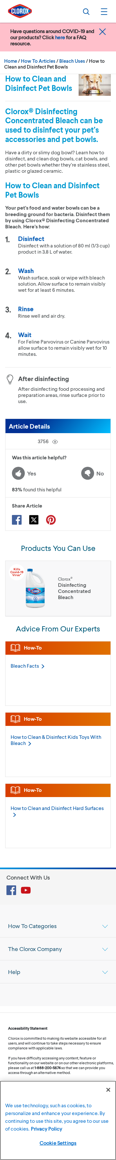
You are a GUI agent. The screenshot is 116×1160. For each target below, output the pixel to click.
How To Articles (38, 61)
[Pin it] (51, 520)
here (60, 37)
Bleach (25, 665)
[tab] (58, 925)
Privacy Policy (46, 1128)
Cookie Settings (58, 1143)
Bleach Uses (72, 61)
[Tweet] (34, 520)
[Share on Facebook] (17, 520)
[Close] (108, 1090)
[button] (103, 11)
